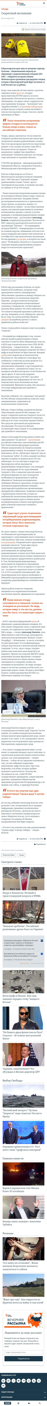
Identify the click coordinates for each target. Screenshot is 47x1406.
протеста (20, 93)
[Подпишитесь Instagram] (29, 1381)
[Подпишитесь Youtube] (19, 1381)
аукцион (5, 320)
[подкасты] (18, 1403)
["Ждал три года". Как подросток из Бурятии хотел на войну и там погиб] (23, 1285)
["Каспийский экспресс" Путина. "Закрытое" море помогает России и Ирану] (23, 1096)
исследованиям (8, 543)
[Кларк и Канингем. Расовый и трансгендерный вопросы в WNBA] (23, 878)
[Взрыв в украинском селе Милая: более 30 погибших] (23, 1173)
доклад (4, 355)
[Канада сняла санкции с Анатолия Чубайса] (23, 1207)
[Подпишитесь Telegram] (24, 1381)
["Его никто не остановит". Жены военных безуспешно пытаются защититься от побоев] (23, 1248)
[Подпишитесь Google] (3, 1381)
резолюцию (21, 239)
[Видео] (29, 1403)
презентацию (34, 440)
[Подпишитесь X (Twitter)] (13, 1381)
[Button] (22, 23)
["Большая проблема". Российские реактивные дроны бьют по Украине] (23, 912)
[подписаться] (3, 1386)
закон (34, 622)
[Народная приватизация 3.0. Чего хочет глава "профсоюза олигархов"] (23, 1132)
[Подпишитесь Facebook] (8, 1381)
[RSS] (34, 1381)
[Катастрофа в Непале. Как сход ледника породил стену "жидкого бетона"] (23, 981)
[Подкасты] (39, 1381)
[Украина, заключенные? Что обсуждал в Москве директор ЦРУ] (23, 1054)
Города (4, 9)
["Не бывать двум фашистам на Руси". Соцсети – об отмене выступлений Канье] (23, 1018)
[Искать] (39, 1403)
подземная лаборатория (31, 107)
